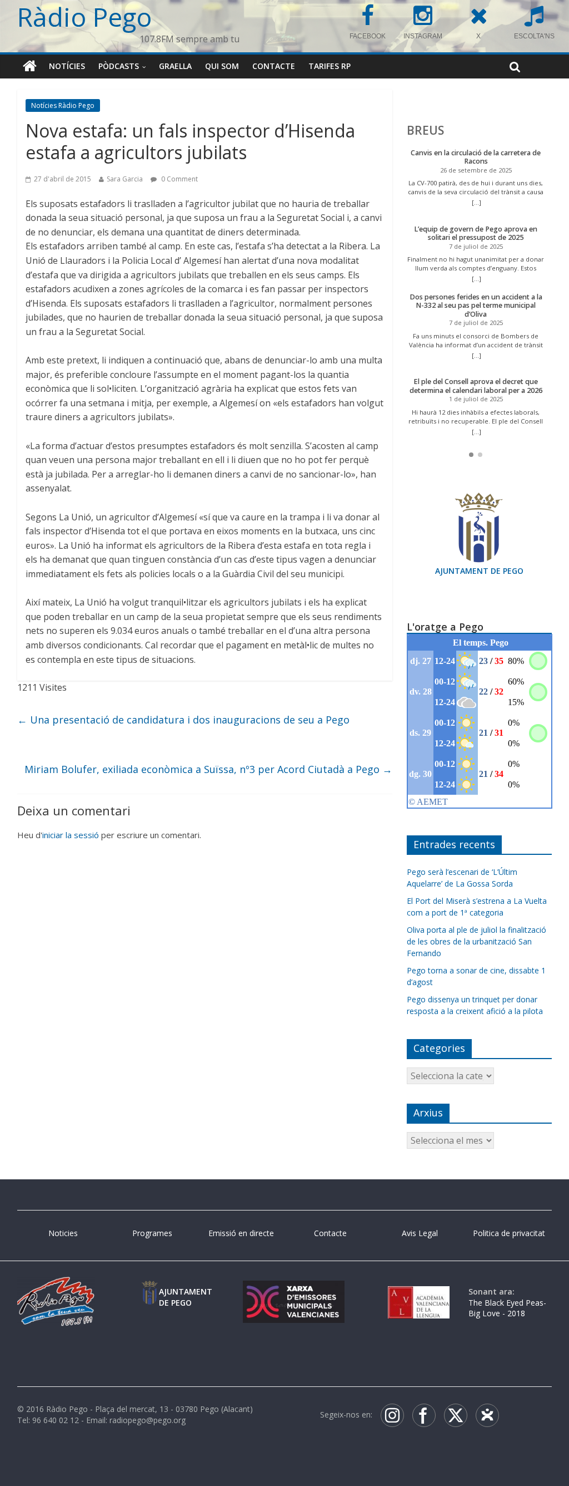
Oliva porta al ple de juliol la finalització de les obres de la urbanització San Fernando (476, 941)
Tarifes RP (329, 66)
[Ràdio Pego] (29, 66)
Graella (175, 66)
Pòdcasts (118, 66)
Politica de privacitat (509, 1233)
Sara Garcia (125, 179)
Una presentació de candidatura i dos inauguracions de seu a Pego (183, 719)
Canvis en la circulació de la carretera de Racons (476, 157)
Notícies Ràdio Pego (62, 105)
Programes (152, 1233)
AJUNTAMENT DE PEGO (479, 570)
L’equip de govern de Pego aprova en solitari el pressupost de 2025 (475, 233)
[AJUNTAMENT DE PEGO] (150, 1291)
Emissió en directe (241, 1233)
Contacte (273, 66)
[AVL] (419, 1291)
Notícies (67, 66)
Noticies (63, 1233)
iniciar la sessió (70, 834)
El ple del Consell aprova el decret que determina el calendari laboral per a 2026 (476, 386)
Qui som (222, 66)
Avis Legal (420, 1233)
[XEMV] (294, 1291)
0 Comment (178, 179)
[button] (471, 454)
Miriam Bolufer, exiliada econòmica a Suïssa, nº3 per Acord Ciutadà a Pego (208, 769)
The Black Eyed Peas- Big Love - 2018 (507, 1308)
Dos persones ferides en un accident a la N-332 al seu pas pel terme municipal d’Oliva (476, 305)
